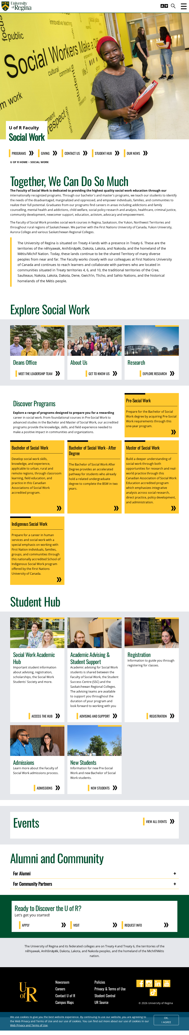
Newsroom (62, 982)
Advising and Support (95, 716)
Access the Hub (42, 716)
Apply (26, 925)
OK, (166, 1020)
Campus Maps (64, 1002)
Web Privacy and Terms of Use (29, 1025)
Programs (19, 153)
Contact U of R (65, 995)
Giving (45, 153)
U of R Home (19, 162)
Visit (76, 925)
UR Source (101, 1002)
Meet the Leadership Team (35, 373)
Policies (99, 982)
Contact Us (72, 153)
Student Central (104, 995)
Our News (133, 153)
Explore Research (155, 373)
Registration (158, 716)
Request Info (133, 925)
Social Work (39, 162)
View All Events (156, 821)
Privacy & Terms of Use (110, 988)
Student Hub (103, 153)
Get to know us (99, 373)
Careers (60, 988)
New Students (100, 788)
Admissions (44, 788)
